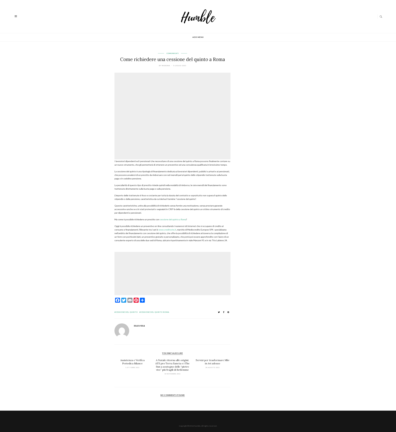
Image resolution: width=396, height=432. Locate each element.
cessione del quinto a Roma (173, 219)
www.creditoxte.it (167, 229)
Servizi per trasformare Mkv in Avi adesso (212, 362)
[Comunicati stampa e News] (198, 16)
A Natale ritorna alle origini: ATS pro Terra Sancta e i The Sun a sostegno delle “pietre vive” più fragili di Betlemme (172, 365)
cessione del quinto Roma (154, 312)
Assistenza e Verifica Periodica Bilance (132, 362)
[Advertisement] (173, 94)
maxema (166, 65)
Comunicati (172, 53)
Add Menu (198, 37)
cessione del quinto (127, 312)
